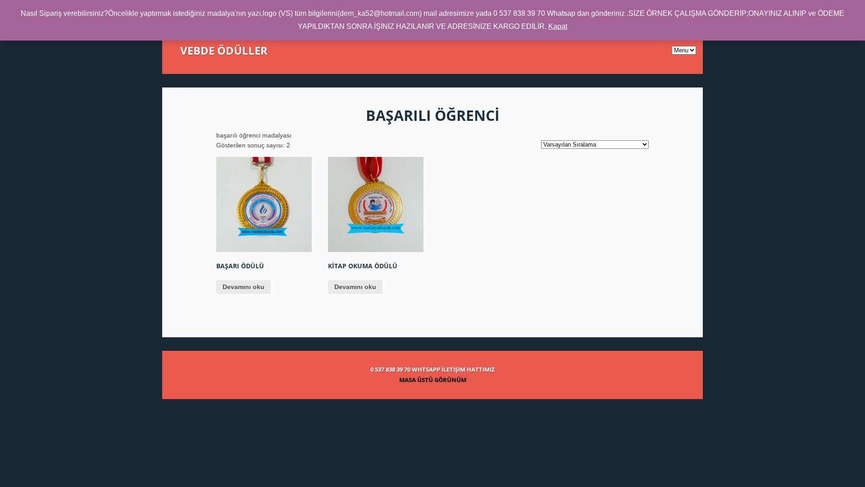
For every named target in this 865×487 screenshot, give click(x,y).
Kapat (557, 26)
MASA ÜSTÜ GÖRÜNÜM (432, 380)
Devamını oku (243, 286)
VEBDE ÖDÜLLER (224, 50)
